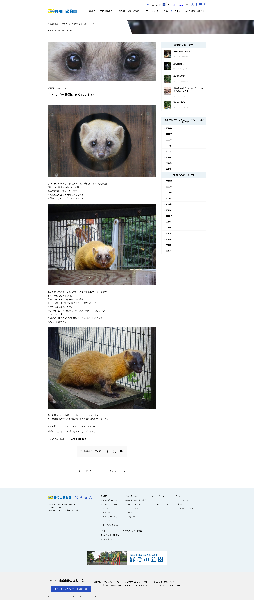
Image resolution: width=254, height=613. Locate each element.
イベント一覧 (183, 500)
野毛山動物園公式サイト (62, 11)
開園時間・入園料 (110, 504)
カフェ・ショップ (151, 11)
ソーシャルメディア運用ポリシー (163, 582)
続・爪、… (90, 471)
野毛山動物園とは (110, 500)
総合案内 (91, 11)
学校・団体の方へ (107, 11)
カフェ (157, 500)
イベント (166, 11)
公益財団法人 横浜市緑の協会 (63, 580)
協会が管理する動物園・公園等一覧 (71, 589)
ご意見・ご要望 (174, 585)
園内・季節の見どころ (136, 504)
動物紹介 (131, 512)
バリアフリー (108, 521)
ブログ (177, 11)
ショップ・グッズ (161, 504)
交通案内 (106, 508)
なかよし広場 (133, 508)
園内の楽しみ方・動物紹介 (129, 11)
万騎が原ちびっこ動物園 (132, 531)
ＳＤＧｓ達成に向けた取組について (107, 585)
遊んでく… (114, 471)
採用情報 (97, 582)
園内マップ (107, 512)
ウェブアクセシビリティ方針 (136, 582)
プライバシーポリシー (112, 582)
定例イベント (183, 504)
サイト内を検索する (148, 4)
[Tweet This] (114, 451)
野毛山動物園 (59, 497)
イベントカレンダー (185, 508)
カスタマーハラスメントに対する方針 (139, 585)
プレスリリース (106, 539)
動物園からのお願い (111, 525)
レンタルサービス (110, 517)
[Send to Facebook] (107, 451)
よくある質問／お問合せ (194, 11)
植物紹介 (131, 517)
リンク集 (161, 585)
